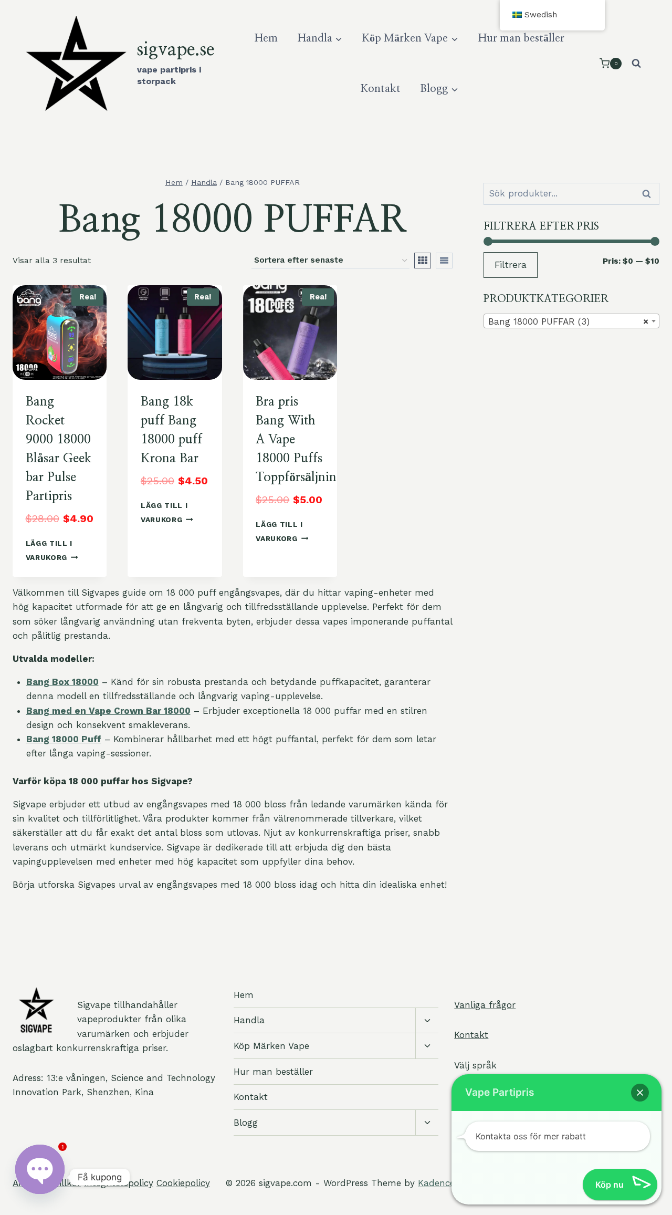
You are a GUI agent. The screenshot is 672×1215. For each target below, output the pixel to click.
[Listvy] (444, 260)
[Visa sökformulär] (636, 63)
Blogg (246, 1122)
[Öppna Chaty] (40, 1177)
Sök (647, 194)
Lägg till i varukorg (49, 550)
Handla (249, 1020)
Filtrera (511, 264)
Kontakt (381, 89)
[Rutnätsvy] (422, 260)
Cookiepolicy (183, 1183)
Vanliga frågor (485, 1005)
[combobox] (571, 321)
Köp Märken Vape (271, 1046)
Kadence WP (444, 1183)
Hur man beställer (521, 38)
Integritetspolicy (118, 1183)
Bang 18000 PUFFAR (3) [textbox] (568, 321)
